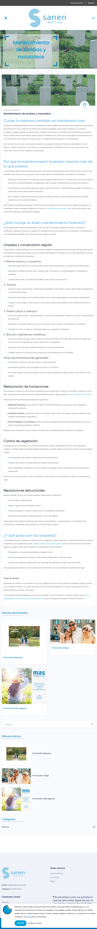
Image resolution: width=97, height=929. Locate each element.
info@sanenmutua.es (16, 885)
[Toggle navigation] (6, 18)
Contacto (54, 877)
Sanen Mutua (56, 873)
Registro (91, 3)
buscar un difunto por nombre (79, 394)
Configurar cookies (35, 923)
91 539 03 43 (16, 889)
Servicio (5, 902)
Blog (52, 881)
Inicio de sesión (77, 3)
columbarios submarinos (57, 208)
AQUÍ (29, 917)
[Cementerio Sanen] (47, 18)
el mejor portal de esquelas (49, 544)
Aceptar (20, 923)
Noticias (16, 110)
